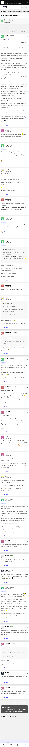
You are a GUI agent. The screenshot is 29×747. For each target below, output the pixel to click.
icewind (7, 130)
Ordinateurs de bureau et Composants (13, 21)
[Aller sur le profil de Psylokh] (2, 170)
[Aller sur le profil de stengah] (2, 21)
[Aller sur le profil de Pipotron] (2, 571)
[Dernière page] (27, 32)
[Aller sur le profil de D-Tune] (2, 477)
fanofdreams (8, 199)
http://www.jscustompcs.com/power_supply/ (13, 207)
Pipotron (7, 570)
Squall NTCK (8, 411)
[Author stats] (27, 36)
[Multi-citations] (2, 125)
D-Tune (6, 476)
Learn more (3, 2)
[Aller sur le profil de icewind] (2, 130)
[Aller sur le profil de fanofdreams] (2, 199)
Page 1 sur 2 (14, 31)
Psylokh (7, 170)
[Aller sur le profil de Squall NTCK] (2, 412)
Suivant (23, 31)
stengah (8, 19)
